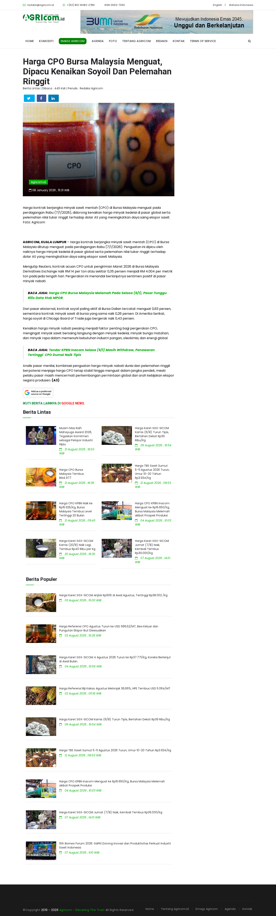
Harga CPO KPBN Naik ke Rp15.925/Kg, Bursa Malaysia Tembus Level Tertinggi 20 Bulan (76, 509)
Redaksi (161, 41)
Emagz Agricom (207, 909)
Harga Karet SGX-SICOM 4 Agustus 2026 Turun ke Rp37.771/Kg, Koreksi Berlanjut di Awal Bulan (115, 659)
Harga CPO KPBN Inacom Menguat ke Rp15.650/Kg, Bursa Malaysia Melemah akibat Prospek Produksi (152, 509)
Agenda (98, 41)
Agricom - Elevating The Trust (82, 910)
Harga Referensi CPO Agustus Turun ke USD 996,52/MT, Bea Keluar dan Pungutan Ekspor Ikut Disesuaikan (108, 628)
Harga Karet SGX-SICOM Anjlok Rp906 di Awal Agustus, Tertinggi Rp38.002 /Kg (113, 595)
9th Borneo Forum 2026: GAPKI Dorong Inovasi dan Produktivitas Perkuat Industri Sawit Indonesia (115, 845)
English (217, 5)
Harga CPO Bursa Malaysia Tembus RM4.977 (71, 474)
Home (29, 41)
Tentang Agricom (136, 41)
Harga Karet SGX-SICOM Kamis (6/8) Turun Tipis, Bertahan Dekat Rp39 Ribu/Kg (152, 434)
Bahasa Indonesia (241, 5)
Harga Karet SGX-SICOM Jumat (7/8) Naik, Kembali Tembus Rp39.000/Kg (152, 547)
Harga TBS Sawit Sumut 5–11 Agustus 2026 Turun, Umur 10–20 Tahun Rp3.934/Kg (152, 472)
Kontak (179, 41)
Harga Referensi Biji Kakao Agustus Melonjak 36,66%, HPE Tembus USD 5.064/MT (114, 688)
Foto (113, 41)
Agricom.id (38, 182)
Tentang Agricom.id (175, 909)
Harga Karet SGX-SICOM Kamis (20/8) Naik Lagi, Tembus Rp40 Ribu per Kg (77, 545)
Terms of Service (203, 41)
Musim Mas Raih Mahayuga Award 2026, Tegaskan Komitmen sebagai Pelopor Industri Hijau (76, 436)
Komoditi (46, 41)
